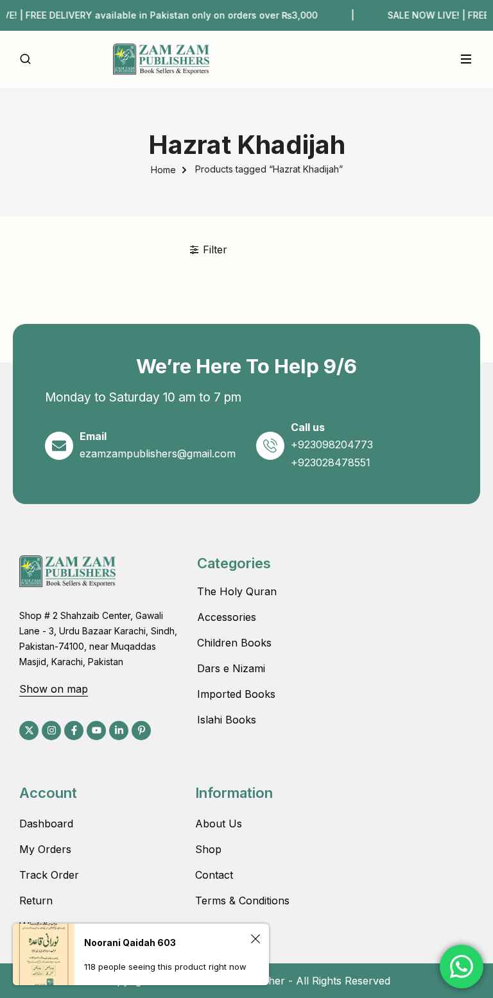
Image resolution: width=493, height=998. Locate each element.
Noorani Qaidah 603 (130, 942)
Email (93, 436)
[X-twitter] (29, 730)
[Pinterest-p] (141, 730)
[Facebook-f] (73, 730)
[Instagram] (51, 730)
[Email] (59, 446)
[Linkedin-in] (118, 730)
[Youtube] (96, 730)
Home (163, 169)
